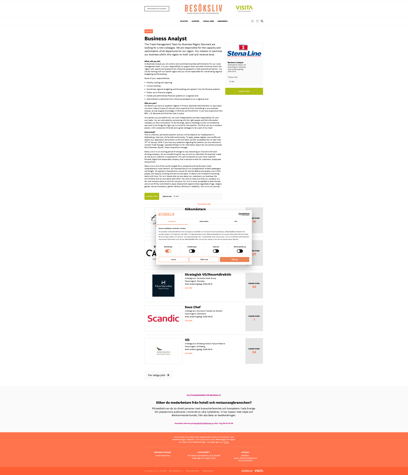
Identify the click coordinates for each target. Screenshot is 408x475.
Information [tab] (204, 221)
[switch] (192, 251)
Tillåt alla (234, 259)
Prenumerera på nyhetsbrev (156, 9)
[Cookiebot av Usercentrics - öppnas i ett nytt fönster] (240, 214)
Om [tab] (235, 221)
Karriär (195, 21)
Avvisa (173, 259)
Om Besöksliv (176, 471)
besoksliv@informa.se (204, 423)
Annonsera (222, 21)
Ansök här (151, 196)
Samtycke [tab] (172, 221)
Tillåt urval (204, 259)
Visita (226, 442)
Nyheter (184, 21)
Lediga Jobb (208, 21)
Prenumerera (193, 471)
